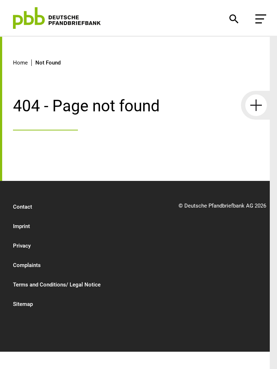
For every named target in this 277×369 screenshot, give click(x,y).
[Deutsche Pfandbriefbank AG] (57, 18)
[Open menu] (260, 19)
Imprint (21, 226)
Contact (22, 207)
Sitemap (23, 304)
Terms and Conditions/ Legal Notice (57, 284)
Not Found (48, 62)
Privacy (22, 246)
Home (20, 62)
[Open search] (233, 19)
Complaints (27, 265)
